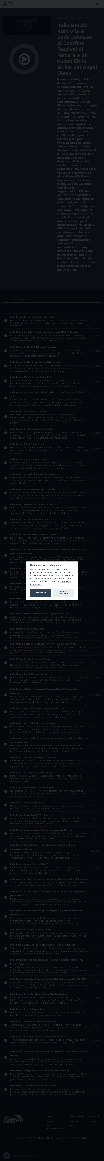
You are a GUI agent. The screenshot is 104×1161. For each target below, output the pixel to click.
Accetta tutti (40, 592)
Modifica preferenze (63, 592)
